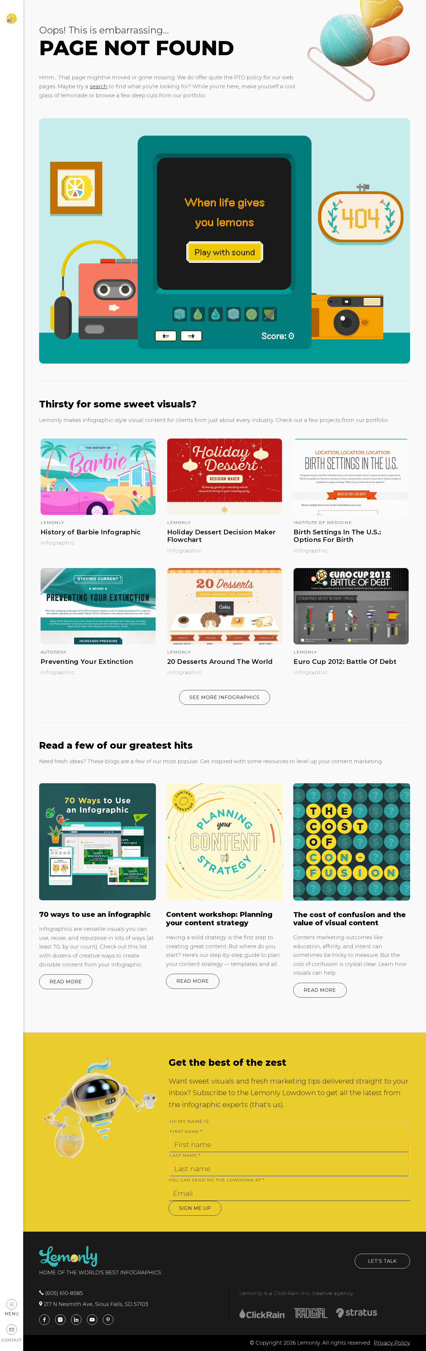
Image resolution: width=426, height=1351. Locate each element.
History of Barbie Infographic (91, 532)
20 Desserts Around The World (220, 662)
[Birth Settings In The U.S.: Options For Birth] (351, 513)
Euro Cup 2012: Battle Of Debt (345, 662)
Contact (11, 1340)
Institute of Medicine (323, 522)
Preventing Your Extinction (87, 662)
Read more (66, 981)
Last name (185, 1155)
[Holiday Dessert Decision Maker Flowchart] (224, 513)
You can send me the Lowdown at (216, 1180)
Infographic (58, 543)
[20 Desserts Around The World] (224, 642)
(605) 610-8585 (63, 1293)
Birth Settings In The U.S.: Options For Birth (337, 536)
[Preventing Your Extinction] (98, 642)
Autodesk (53, 652)
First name (186, 1131)
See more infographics (225, 697)
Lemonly (52, 522)
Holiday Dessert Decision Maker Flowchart (221, 536)
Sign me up (195, 1208)
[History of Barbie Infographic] (98, 513)
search (99, 86)
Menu (12, 1313)
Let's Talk (382, 1261)
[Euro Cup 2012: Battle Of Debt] (351, 642)
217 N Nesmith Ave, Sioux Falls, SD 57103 (95, 1304)
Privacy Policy (392, 1343)
